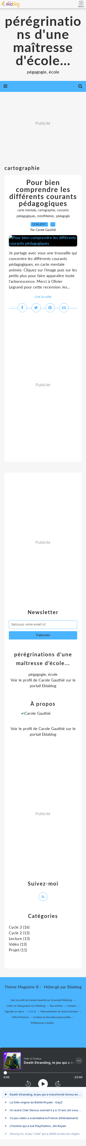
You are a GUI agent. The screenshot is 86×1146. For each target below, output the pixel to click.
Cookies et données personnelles (52, 1017)
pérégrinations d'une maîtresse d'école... (43, 41)
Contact (71, 1005)
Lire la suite (43, 297)
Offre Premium (20, 1017)
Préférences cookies (42, 1023)
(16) (19, 927)
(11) (18, 950)
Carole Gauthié (52, 680)
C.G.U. (32, 1011)
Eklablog (74, 987)
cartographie (46, 210)
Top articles (56, 1005)
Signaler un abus (14, 1011)
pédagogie (63, 216)
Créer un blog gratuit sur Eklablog (26, 1005)
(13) (19, 933)
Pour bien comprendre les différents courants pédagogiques (43, 193)
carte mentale (26, 210)
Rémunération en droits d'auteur (59, 1011)
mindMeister (45, 216)
